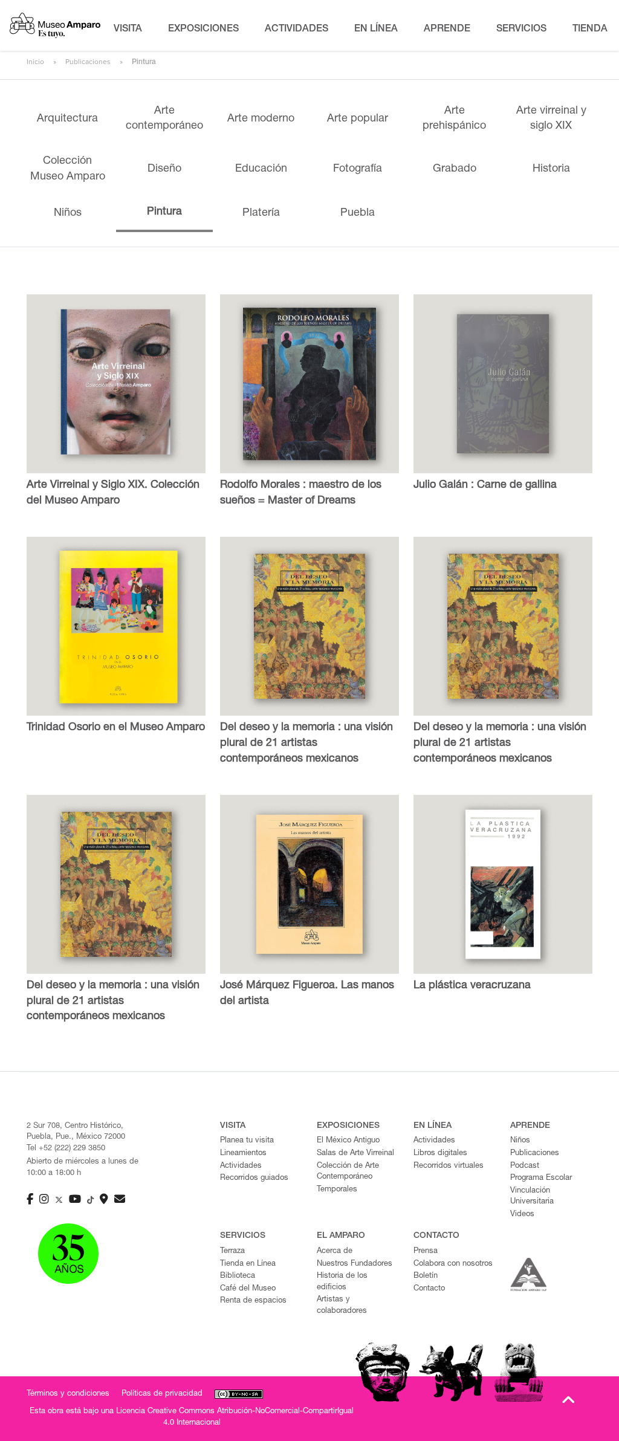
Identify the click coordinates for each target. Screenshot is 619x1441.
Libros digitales (440, 1154)
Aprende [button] (447, 29)
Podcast (524, 1166)
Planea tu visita (247, 1141)
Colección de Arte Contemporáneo (348, 1172)
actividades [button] (296, 29)
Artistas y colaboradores (342, 1305)
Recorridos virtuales (448, 1166)
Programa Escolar (541, 1178)
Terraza (232, 1251)
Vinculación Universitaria (532, 1196)
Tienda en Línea (248, 1264)
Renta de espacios (253, 1301)
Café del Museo (248, 1289)
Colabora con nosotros (453, 1264)
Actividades (241, 1166)
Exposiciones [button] (203, 29)
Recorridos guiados (254, 1178)
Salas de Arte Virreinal (355, 1154)
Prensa (425, 1251)
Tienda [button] (590, 29)
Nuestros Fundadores (354, 1264)
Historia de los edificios (342, 1282)
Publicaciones (88, 61)
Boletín (425, 1276)
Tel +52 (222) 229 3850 (66, 1149)
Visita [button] (128, 29)
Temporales (337, 1190)
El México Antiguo (348, 1141)
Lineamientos (243, 1154)
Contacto (429, 1289)
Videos (522, 1215)
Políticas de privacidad (162, 1394)
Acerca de (334, 1251)
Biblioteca (237, 1276)
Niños (520, 1141)
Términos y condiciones (68, 1394)
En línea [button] (376, 29)
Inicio (35, 61)
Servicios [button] (521, 29)
